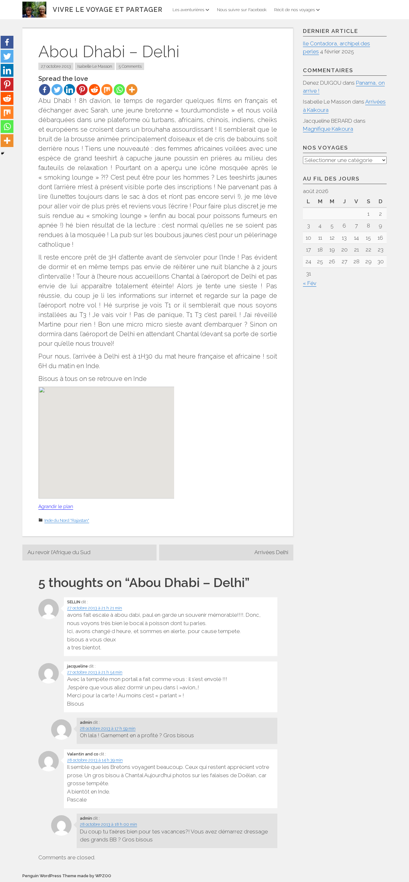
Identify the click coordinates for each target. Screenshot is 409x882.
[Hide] (2, 153)
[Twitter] (57, 89)
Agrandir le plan (55, 506)
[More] (131, 89)
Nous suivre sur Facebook (241, 9)
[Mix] (106, 89)
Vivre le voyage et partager (107, 9)
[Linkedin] (69, 89)
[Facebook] (44, 89)
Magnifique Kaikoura (328, 129)
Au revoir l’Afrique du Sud (58, 552)
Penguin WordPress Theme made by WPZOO (66, 875)
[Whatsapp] (119, 89)
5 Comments (130, 66)
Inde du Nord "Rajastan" (66, 520)
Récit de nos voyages (294, 9)
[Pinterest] (82, 89)
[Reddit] (94, 89)
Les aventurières (188, 9)
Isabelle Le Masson (94, 66)
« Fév (309, 283)
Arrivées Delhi (271, 552)
